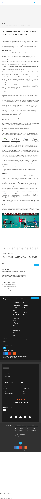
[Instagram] (12, 353)
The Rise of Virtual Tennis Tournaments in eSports (8, 257)
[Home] (2, 25)
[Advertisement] (20, 14)
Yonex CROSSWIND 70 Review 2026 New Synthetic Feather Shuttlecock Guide (14, 276)
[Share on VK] (28, 248)
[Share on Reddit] (30, 248)
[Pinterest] (30, 417)
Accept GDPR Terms (9, 350)
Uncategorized (22, 38)
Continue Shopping (3, 498)
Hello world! (13, 282)
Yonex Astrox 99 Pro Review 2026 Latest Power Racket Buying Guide (12, 272)
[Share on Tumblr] (33, 248)
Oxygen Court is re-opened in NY (12, 284)
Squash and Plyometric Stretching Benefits (33, 257)
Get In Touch (34, 298)
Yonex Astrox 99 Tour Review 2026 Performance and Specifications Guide (13, 271)
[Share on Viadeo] (35, 248)
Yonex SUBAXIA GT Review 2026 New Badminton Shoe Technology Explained (14, 275)
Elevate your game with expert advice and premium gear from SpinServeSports (15, 357)
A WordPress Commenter (6, 282)
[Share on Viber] (25, 248)
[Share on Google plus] (17, 248)
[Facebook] (4, 353)
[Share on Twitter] (12, 248)
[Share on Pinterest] (20, 248)
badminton (13, 52)
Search (3, 263)
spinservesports (6, 38)
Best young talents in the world (12, 290)
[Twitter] (6, 353)
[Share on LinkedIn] (22, 248)
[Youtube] (9, 353)
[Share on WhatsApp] (38, 248)
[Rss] (14, 353)
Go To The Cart (9, 498)
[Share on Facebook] (15, 248)
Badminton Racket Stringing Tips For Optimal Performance (20, 257)
